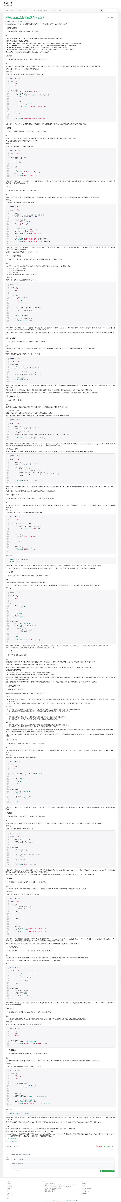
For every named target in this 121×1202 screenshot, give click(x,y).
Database (19, 10)
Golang (40, 10)
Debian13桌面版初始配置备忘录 (53, 1188)
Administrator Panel (87, 1188)
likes (9, 1146)
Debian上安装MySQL (14, 1141)
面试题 (8, 21)
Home (7, 10)
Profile (83, 1186)
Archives (54, 10)
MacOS (13, 10)
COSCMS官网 (85, 1191)
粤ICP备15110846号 (72, 1201)
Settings (84, 1190)
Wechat (107, 1146)
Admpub (54, 1201)
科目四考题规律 (49, 1191)
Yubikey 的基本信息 (50, 1183)
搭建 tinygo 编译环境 (50, 1190)
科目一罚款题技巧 (13, 1138)
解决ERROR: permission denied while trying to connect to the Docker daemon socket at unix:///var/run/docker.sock (60, 1185)
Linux (26, 10)
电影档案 (84, 1193)
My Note (84, 1183)
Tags (60, 10)
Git (35, 10)
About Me (46, 10)
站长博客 (9, 2)
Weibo (100, 1146)
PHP (31, 10)
